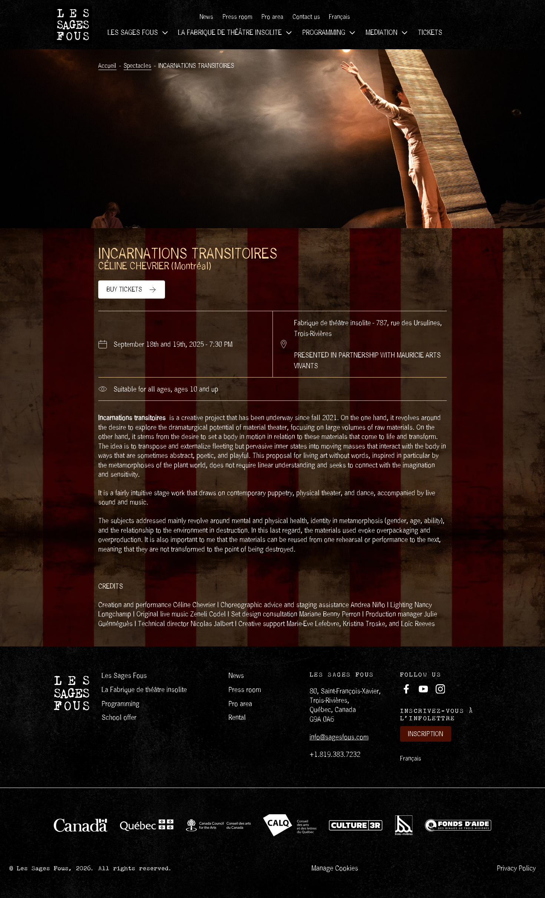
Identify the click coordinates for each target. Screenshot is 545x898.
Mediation (381, 32)
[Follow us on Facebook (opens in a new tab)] (406, 689)
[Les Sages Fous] (73, 25)
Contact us (306, 16)
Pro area (272, 16)
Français (410, 758)
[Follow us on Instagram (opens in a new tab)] (440, 689)
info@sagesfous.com (339, 737)
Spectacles (137, 65)
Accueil (107, 65)
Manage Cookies (334, 868)
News (206, 16)
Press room (237, 16)
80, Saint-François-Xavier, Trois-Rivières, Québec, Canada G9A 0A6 (345, 705)
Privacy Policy (516, 868)
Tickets (430, 32)
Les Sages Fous (133, 32)
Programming (323, 32)
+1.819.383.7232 (335, 754)
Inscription (425, 734)
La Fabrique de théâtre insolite (230, 32)
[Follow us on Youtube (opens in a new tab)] (423, 689)
